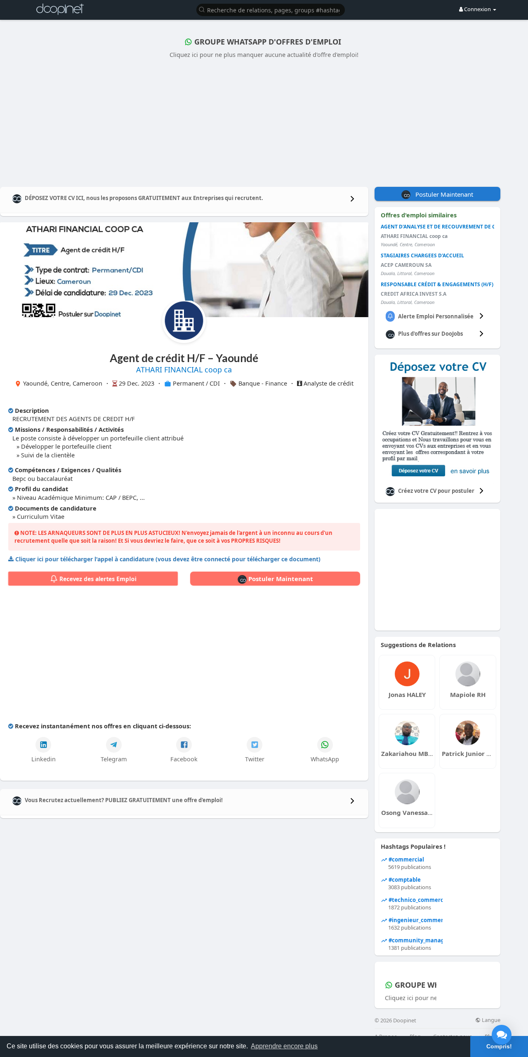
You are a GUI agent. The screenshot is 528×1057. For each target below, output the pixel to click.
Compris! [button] (499, 1046)
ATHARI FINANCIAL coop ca (184, 369)
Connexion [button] (477, 9)
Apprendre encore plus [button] (284, 1046)
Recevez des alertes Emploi (97, 579)
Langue (490, 1020)
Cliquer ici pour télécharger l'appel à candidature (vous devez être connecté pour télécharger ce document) (168, 559)
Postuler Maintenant (280, 578)
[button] (270, 9)
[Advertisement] (264, 121)
